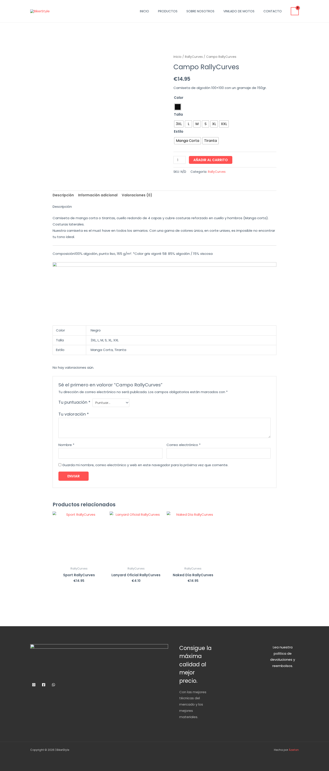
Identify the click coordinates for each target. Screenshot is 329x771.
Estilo (178, 131)
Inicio (177, 57)
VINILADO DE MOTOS (238, 11)
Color (178, 97)
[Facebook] (43, 684)
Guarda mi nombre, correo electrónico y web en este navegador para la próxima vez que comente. (145, 465)
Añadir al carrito (210, 160)
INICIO (144, 11)
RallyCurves (194, 57)
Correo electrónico (184, 444)
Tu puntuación (74, 402)
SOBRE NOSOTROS (200, 11)
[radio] (177, 107)
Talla (178, 114)
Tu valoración (73, 414)
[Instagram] (33, 684)
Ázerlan (293, 750)
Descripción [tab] (63, 195)
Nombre (66, 444)
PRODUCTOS (167, 11)
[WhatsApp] (53, 684)
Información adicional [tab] (98, 195)
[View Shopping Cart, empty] (295, 11)
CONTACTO (272, 11)
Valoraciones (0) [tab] (137, 195)
